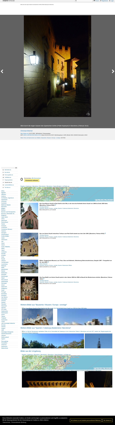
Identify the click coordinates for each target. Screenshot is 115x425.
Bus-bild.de (7, 172)
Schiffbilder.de (8, 177)
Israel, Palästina (5, 246)
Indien (3, 238)
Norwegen (4, 283)
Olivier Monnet (43, 264)
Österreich (4, 286)
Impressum (4, 346)
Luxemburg (4, 264)
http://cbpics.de (25, 133)
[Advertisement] (51, 10)
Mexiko (3, 271)
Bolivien (3, 210)
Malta (2, 267)
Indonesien (4, 239)
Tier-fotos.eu (7, 187)
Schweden (4, 299)
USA (2, 330)
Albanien (3, 194)
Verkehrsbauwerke (6, 333)
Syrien (3, 314)
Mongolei (3, 274)
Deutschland (4, 222)
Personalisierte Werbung (18, 422)
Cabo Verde (4, 217)
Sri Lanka (3, 309)
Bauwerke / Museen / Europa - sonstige (49, 208)
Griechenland (5, 234)
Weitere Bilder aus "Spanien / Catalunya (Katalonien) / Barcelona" (46, 328)
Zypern (3, 338)
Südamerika (4, 311)
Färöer (3, 224)
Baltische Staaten (6, 205)
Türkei (3, 321)
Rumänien (4, 293)
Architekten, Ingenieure (7, 198)
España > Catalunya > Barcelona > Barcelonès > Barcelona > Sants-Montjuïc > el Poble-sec (45, 186)
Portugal (3, 292)
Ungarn (3, 328)
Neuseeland (4, 279)
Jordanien (4, 252)
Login (112, 0)
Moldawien (4, 272)
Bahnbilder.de (8, 169)
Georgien (3, 232)
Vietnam (3, 335)
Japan (3, 250)
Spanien (3, 307)
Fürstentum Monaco (6, 229)
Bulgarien (3, 215)
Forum (97, 0)
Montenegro (4, 276)
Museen (49, 137)
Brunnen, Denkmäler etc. (8, 213)
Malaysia (3, 265)
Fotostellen (4, 343)
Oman (3, 285)
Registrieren (105, 0)
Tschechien (4, 319)
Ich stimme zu (107, 420)
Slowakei (3, 304)
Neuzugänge (4, 341)
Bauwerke (44, 137)
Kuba (2, 257)
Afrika (2, 191)
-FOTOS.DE (9, 0)
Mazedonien (4, 269)
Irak (2, 241)
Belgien (3, 208)
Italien (3, 248)
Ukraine (3, 326)
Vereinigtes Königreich (7, 332)
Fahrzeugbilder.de (9, 174)
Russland (3, 295)
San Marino (4, 297)
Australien (4, 203)
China (2, 218)
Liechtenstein (4, 262)
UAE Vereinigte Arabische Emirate (8, 324)
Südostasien (4, 312)
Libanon (3, 260)
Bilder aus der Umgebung (31, 351)
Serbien (3, 302)
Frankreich (4, 227)
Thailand (3, 318)
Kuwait (3, 258)
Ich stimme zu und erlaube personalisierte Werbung (86, 420)
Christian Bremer (27, 131)
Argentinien (4, 199)
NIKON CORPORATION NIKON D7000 (32, 135)
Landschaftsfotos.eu (9, 185)
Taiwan (3, 316)
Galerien (3, 231)
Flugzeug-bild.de (8, 180)
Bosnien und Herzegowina (8, 211)
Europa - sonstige (56, 137)
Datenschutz (4, 348)
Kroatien (3, 255)
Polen (2, 290)
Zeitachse (4, 344)
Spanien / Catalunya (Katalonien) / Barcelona (68, 208)
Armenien (3, 201)
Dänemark (4, 220)
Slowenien (4, 306)
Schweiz (3, 300)
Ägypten (3, 192)
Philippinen (4, 288)
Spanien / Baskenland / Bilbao (65, 265)
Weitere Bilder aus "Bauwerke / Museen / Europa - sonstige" (44, 305)
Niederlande (4, 281)
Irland (2, 243)
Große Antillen (5, 236)
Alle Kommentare (36, 178)
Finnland (3, 225)
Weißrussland (5, 337)
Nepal (2, 278)
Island (3, 245)
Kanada (3, 253)
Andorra (3, 196)
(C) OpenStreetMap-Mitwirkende (104, 200)
